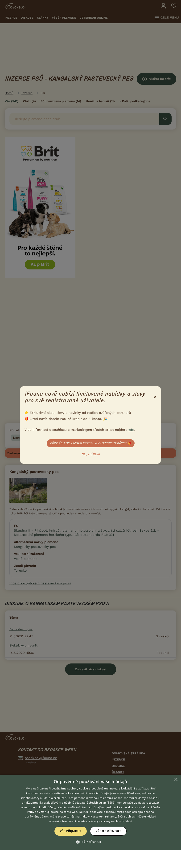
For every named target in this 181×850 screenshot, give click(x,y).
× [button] (175, 779)
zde (131, 429)
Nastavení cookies (74, 821)
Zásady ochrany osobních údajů (110, 821)
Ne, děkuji (90, 454)
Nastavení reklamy (103, 816)
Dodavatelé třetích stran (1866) (93, 803)
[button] (91, 841)
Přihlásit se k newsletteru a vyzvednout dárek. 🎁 (90, 443)
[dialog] (90, 812)
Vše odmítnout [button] (108, 831)
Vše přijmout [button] (70, 831)
